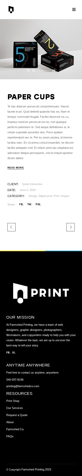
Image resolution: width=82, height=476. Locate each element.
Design (33, 195)
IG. (14, 352)
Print (56, 195)
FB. (8, 352)
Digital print (45, 195)
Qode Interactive (32, 184)
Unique (65, 195)
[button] (28, 70)
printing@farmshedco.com (22, 386)
